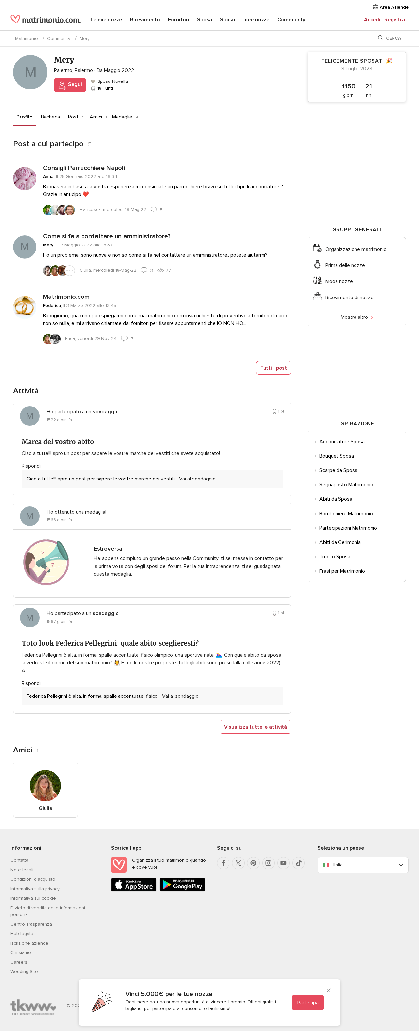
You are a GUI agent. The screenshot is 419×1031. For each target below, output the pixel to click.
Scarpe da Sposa (338, 470)
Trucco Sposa (334, 556)
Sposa (204, 19)
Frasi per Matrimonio (342, 571)
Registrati (396, 19)
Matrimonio (26, 38)
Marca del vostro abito (58, 442)
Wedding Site (24, 971)
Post (73, 117)
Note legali (21, 870)
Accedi (372, 19)
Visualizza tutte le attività (255, 727)
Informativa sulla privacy (35, 889)
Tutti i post (273, 368)
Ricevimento (145, 19)
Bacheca (50, 117)
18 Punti (104, 88)
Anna (48, 176)
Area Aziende (393, 7)
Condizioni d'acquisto (32, 879)
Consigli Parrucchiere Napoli (84, 168)
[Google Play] (182, 890)
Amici (96, 117)
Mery (48, 245)
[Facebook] (223, 863)
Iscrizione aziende (29, 943)
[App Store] (134, 890)
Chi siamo (20, 952)
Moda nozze (339, 281)
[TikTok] (298, 863)
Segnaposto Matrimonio (346, 484)
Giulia (45, 808)
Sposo (227, 19)
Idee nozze (256, 19)
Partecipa (308, 1002)
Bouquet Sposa (336, 456)
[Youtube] (283, 863)
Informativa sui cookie (33, 898)
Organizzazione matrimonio (356, 249)
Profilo (24, 117)
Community (291, 19)
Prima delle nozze (345, 265)
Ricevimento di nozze (349, 297)
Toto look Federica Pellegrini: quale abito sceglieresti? (110, 643)
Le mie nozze (106, 19)
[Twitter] (238, 863)
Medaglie (122, 117)
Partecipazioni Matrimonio (348, 528)
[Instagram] (268, 863)
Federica (52, 305)
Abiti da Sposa (335, 499)
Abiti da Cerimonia (340, 542)
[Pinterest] (253, 863)
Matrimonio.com (66, 297)
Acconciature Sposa (342, 441)
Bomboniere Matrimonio (346, 513)
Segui (74, 84)
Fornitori (178, 19)
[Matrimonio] (45, 20)
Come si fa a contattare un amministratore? (107, 236)
